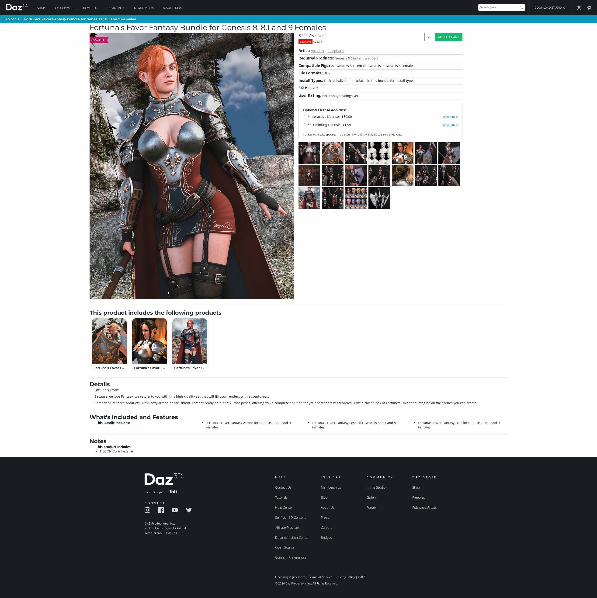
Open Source (285, 547)
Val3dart (317, 51)
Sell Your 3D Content (290, 517)
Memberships (144, 8)
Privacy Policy (345, 577)
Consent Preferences (290, 557)
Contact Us (283, 487)
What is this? (450, 116)
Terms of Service (320, 577)
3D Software (63, 8)
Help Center (284, 507)
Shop (41, 8)
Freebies (418, 497)
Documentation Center (292, 537)
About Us (327, 507)
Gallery (371, 497)
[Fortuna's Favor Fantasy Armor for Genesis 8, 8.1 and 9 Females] (189, 341)
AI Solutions (172, 8)
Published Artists (424, 507)
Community (116, 8)
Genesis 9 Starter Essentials (356, 58)
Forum (371, 507)
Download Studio (548, 8)
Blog (324, 497)
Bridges (326, 537)
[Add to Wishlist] (429, 37)
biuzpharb (335, 51)
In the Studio (376, 487)
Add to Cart (448, 37)
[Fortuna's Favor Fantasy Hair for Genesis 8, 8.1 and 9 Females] (149, 341)
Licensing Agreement (290, 577)
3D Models (90, 8)
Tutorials (281, 497)
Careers (326, 527)
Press (325, 517)
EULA (361, 577)
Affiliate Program (287, 527)
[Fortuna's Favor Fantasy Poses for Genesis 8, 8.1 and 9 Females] (109, 341)
